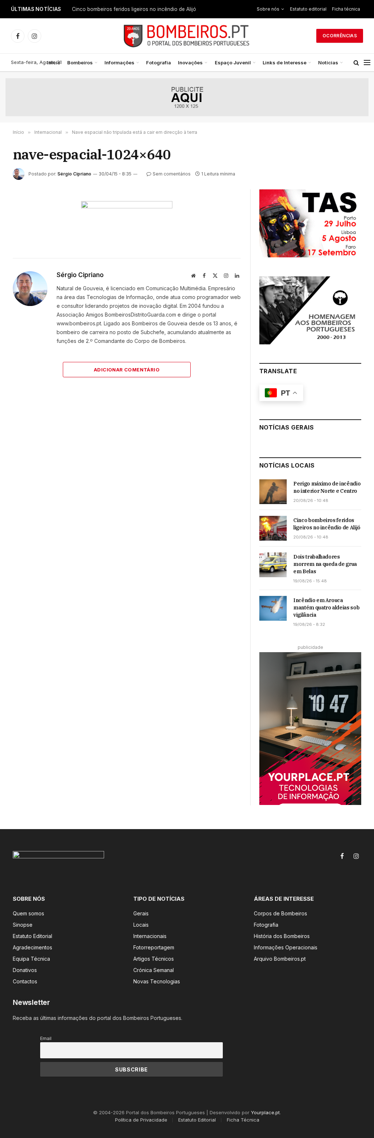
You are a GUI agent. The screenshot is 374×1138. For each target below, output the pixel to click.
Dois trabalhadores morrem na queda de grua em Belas (325, 564)
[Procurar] (356, 62)
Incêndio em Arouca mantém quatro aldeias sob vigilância (326, 607)
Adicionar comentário (127, 370)
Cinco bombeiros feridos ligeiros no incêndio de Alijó (134, 9)
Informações (119, 62)
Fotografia (158, 62)
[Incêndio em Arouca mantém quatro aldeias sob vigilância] (273, 608)
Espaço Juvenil (233, 62)
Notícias (328, 62)
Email (45, 1038)
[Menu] (367, 62)
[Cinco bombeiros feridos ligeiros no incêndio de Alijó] (273, 528)
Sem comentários (172, 174)
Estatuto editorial (308, 9)
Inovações (190, 62)
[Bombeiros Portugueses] (187, 35)
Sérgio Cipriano (74, 174)
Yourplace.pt (265, 1112)
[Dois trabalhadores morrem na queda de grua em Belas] (273, 564)
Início (53, 62)
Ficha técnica (346, 9)
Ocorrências (340, 35)
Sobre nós (268, 9)
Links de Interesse (284, 62)
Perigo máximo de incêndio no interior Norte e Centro (326, 487)
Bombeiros (80, 62)
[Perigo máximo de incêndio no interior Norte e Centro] (273, 491)
